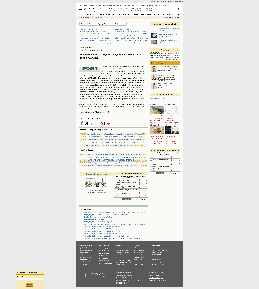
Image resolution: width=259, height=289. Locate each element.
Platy (109, 255)
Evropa (130, 73)
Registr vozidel (156, 250)
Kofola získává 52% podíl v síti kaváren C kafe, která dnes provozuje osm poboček (114, 139)
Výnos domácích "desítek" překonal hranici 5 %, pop (132, 38)
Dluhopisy (118, 250)
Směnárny (100, 250)
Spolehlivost (162, 248)
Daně (135, 264)
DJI (121, 10)
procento (82, 89)
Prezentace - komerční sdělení (165, 24)
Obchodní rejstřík (155, 1)
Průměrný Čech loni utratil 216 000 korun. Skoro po (132, 40)
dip (92, 82)
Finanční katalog (156, 254)
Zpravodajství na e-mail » (165, 94)
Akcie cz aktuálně (98, 17)
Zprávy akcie (102, 24)
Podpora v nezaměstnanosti (105, 263)
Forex (136, 14)
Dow (95, 89)
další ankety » (134, 202)
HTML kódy (162, 280)
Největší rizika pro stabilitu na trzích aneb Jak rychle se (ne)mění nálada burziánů (114, 154)
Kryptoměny (146, 14)
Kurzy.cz (81, 17)
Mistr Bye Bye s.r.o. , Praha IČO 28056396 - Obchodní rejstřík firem (105, 215)
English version (156, 259)
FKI (154, 14)
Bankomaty (106, 245)
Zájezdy (162, 1)
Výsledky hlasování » (120, 202)
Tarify (133, 5)
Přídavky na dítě (83, 252)
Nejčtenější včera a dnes (88, 29)
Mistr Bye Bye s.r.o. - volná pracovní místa (97, 217)
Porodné (108, 260)
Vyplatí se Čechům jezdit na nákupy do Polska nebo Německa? (167, 87)
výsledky (141, 78)
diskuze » (128, 202)
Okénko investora (156, 63)
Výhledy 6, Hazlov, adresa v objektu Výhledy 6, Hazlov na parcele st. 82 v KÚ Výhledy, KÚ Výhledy (115, 238)
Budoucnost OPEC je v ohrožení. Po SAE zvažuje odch (133, 31)
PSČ (143, 248)
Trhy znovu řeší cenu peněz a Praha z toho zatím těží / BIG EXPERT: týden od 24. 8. (114, 142)
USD (110, 10)
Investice (87, 17)
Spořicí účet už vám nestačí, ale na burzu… (172, 57)
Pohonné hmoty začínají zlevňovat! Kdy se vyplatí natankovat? (166, 70)
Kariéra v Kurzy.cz (155, 275)
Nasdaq (121, 89)
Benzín (125, 262)
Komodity (122, 24)
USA (103, 87)
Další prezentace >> (173, 59)
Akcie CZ (91, 5)
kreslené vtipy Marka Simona (96, 191)
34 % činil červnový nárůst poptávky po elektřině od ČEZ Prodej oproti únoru (112, 137)
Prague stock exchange (158, 264)
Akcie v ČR (83, 50)
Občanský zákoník (139, 257)
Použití (151, 280)
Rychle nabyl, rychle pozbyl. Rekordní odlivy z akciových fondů (108, 163)
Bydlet (176, 1)
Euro (105, 250)
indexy (135, 67)
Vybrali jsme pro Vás (122, 29)
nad (118, 67)
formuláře (140, 264)
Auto (153, 248)
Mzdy (127, 252)
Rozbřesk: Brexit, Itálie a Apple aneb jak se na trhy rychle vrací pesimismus (112, 157)
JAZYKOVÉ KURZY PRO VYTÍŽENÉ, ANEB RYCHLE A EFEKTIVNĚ (111, 160)
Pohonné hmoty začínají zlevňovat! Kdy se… (94, 36)
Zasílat (29, 284)
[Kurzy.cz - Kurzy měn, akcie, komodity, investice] (92, 11)
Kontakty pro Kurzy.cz (156, 278)
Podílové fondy (163, 14)
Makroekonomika (170, 104)
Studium (181, 1)
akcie (108, 96)
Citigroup (138, 92)
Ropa (132, 10)
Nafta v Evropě (120, 264)
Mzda (105, 255)
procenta (93, 94)
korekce (128, 69)
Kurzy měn (113, 24)
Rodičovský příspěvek (85, 257)
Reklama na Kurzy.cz (156, 272)
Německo (97, 82)
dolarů (104, 78)
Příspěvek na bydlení (85, 255)
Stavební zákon (138, 262)
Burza (117, 248)
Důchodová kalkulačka (85, 250)
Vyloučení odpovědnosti (124, 275)
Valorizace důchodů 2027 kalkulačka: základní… (95, 34)
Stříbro (130, 260)
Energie (138, 5)
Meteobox (171, 1)
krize (112, 76)
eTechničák (160, 252)
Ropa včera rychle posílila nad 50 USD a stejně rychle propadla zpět (110, 165)
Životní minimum (83, 259)
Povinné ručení (83, 264)
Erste (143, 10)
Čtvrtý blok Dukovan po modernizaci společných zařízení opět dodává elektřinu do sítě (115, 134)
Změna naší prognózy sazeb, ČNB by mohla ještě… (96, 40)
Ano (114, 69)
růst (112, 85)
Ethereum (130, 255)
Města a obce (137, 248)
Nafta (129, 262)
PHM (121, 262)
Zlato (132, 8)
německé (136, 76)
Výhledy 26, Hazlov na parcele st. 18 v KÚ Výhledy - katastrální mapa (106, 229)
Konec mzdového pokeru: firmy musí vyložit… (94, 38)
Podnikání (137, 245)
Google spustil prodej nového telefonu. (170, 53)
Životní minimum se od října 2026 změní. (92, 31)
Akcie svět (92, 24)
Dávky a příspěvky (155, 125)
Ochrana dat (120, 272)
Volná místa (105, 253)
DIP (173, 14)
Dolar (109, 250)
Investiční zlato (123, 260)
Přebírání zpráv (163, 98)
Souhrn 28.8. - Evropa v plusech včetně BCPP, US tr (132, 34)
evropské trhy (84, 106)
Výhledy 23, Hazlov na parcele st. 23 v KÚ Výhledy (100, 233)
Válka (160, 5)
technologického (115, 96)
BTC (121, 8)
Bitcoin (122, 5)
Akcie (92, 17)
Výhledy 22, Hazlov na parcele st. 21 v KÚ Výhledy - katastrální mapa (106, 236)
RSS (155, 98)
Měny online (127, 14)
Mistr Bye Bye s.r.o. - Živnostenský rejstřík (97, 222)
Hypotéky (127, 5)
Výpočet (89, 245)
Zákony (151, 5)
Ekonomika (119, 252)
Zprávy (86, 5)
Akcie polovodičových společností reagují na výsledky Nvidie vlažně (108, 145)
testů (93, 80)
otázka (105, 99)
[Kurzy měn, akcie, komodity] (96, 276)
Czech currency (156, 262)
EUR (110, 8)
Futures (134, 104)
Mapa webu (159, 257)
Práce (166, 125)
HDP (124, 252)
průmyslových (84, 85)
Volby (153, 257)
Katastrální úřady (138, 252)
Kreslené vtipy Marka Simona (96, 174)
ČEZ (143, 8)
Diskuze (165, 5)
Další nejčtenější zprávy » (103, 43)
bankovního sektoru (135, 80)
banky (142, 76)
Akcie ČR (83, 24)
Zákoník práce (138, 259)
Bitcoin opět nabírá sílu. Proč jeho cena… (171, 55)
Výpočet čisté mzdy (84, 248)
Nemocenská (101, 260)
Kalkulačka (144, 5)
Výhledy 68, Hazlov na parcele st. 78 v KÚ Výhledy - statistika (103, 231)
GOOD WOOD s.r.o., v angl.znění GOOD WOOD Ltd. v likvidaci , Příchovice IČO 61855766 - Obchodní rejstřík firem (115, 224)
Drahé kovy (119, 258)
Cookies (128, 272)
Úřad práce (101, 255)
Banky (99, 245)
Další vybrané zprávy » (140, 43)
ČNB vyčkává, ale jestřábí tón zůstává (167, 78)
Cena (157, 248)
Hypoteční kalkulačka (85, 262)
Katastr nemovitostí (139, 250)
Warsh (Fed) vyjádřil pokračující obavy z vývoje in (131, 36)
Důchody (100, 265)
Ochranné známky (139, 255)
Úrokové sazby (102, 248)
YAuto (166, 1)
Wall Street (123, 67)
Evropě (81, 109)
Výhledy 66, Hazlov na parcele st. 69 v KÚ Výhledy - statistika (103, 226)
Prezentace (165, 50)
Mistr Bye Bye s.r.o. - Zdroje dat (93, 219)
